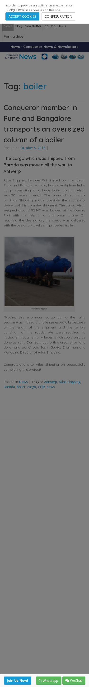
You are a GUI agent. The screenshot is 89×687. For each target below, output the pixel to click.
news (51, 387)
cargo (31, 387)
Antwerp (50, 381)
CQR (41, 387)
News (8, 26)
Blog (18, 26)
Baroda (9, 387)
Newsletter (33, 26)
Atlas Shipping (69, 381)
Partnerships (13, 36)
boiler (21, 387)
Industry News (55, 26)
